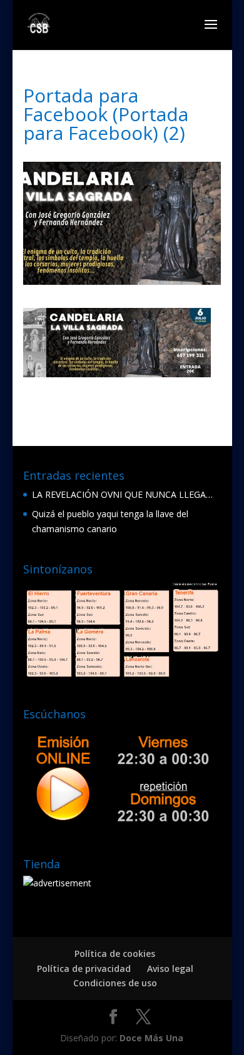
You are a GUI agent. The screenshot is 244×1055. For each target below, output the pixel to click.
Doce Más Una (151, 1038)
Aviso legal (170, 968)
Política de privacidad (84, 968)
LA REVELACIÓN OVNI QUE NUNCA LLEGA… (122, 494)
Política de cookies (114, 953)
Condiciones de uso (115, 983)
